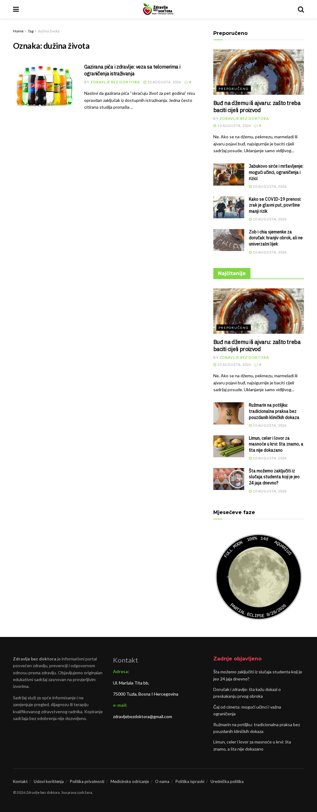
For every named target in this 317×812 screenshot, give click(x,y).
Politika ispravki (190, 781)
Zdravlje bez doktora (115, 82)
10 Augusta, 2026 (163, 82)
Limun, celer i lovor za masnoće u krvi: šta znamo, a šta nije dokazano (276, 444)
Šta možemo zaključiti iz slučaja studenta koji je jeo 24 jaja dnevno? (274, 477)
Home (18, 31)
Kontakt (20, 781)
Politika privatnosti (87, 781)
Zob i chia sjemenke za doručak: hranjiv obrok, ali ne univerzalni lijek (276, 238)
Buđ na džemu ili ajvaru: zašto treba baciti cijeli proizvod (257, 106)
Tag (30, 31)
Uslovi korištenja (49, 781)
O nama (162, 781)
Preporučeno (234, 88)
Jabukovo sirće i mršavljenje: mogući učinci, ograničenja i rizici (276, 172)
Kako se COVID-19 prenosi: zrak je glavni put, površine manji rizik (275, 205)
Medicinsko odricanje (130, 781)
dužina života (48, 31)
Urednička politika (227, 781)
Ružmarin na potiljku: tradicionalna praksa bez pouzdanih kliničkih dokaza (274, 411)
